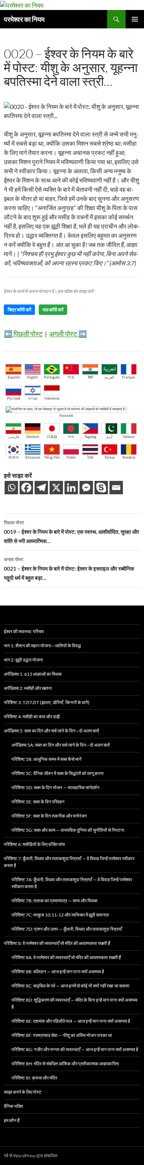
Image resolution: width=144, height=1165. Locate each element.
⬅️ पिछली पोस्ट (23, 333)
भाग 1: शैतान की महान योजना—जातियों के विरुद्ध (42, 645)
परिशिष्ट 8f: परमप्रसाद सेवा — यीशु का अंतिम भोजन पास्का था (62, 1035)
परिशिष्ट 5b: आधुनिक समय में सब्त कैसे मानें (46, 759)
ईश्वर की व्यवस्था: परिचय (24, 631)
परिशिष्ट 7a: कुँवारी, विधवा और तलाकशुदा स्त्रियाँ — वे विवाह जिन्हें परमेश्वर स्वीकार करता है (72, 883)
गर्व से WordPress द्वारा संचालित (31, 1155)
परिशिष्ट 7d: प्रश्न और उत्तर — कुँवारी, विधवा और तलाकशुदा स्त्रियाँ (67, 929)
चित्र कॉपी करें (19, 310)
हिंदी (90, 377)
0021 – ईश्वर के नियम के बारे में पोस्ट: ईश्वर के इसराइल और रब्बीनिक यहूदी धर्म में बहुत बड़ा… (69, 569)
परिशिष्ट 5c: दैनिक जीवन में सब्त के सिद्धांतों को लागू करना (58, 773)
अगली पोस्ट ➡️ (68, 333)
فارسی (13, 436)
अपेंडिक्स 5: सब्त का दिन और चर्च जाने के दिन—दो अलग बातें (51, 731)
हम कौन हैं (12, 1120)
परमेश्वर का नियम (24, 19)
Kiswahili (66, 415)
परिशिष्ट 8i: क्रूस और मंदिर (34, 1078)
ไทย (90, 457)
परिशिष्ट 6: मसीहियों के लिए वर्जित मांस (34, 844)
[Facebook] (26, 487)
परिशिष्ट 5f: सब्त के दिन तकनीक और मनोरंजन (49, 816)
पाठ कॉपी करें (53, 310)
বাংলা (71, 436)
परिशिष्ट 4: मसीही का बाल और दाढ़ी (32, 716)
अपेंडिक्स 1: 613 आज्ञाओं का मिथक (33, 674)
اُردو (110, 436)
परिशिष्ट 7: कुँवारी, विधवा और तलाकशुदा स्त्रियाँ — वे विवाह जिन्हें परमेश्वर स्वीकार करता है (69, 862)
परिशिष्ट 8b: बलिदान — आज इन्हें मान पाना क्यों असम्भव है (58, 971)
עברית (32, 398)
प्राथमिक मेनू (135, 19)
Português (52, 377)
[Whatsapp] (11, 487)
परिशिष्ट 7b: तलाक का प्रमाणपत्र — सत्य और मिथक (55, 900)
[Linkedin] (71, 487)
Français (128, 377)
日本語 (52, 436)
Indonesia (52, 398)
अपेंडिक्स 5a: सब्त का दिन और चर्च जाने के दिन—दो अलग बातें (61, 745)
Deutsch (32, 436)
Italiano (128, 436)
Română (128, 457)
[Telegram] (41, 487)
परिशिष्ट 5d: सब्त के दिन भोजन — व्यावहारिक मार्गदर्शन (55, 787)
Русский (13, 398)
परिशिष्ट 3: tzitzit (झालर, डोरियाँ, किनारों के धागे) (46, 702)
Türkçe (109, 457)
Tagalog (90, 436)
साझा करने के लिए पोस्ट (22, 1092)
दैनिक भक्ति (13, 1106)
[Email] (116, 487)
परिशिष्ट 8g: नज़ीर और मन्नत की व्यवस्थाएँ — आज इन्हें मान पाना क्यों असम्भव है (75, 1049)
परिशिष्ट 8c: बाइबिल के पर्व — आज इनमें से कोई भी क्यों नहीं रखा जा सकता (70, 986)
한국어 (13, 457)
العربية (109, 377)
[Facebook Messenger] (86, 487)
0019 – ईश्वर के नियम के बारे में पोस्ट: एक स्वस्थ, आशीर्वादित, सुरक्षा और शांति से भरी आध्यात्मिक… (71, 532)
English (32, 377)
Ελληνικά (32, 457)
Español (14, 377)
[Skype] (101, 487)
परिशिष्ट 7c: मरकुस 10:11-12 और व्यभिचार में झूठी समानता (60, 915)
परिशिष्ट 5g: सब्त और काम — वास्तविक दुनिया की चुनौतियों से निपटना (68, 830)
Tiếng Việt (52, 457)
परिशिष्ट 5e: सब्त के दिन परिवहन (38, 802)
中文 (71, 377)
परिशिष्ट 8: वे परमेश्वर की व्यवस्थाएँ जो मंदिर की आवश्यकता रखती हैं (57, 943)
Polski (71, 457)
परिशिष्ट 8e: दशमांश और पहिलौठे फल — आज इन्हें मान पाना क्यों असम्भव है (71, 1021)
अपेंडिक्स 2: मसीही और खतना (28, 688)
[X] (56, 487)
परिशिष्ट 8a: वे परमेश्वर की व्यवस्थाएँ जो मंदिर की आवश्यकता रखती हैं (66, 957)
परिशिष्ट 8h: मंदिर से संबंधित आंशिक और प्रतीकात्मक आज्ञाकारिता (65, 1063)
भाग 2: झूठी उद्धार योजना (23, 660)
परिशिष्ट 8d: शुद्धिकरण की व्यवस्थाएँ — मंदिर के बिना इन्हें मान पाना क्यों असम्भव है (74, 1003)
